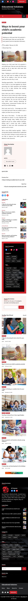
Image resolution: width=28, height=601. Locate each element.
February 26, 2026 (13, 45)
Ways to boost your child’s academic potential (13, 364)
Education (4, 22)
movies (7, 275)
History (23, 535)
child (15, 268)
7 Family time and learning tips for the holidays (13, 466)
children (8, 270)
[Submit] (24, 568)
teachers (16, 279)
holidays (15, 272)
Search (21, 307)
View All (24, 199)
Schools (8, 261)
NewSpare (23, 596)
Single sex (19, 277)
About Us (4, 576)
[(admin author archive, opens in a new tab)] (3, 46)
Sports (13, 261)
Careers (7, 256)
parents (7, 277)
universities (8, 286)
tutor (18, 284)
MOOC (20, 272)
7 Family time (8, 268)
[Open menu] (3, 16)
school (13, 277)
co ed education (15, 270)
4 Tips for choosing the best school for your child (15, 186)
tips (18, 554)
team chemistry (12, 554)
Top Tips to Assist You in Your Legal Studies (13, 415)
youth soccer (16, 286)
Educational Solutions (12, 7)
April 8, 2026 (5, 171)
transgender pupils (10, 284)
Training (19, 261)
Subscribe (13, 592)
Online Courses (14, 275)
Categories (14, 256)
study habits (8, 279)
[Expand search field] (24, 16)
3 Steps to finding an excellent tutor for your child (13, 180)
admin (7, 45)
